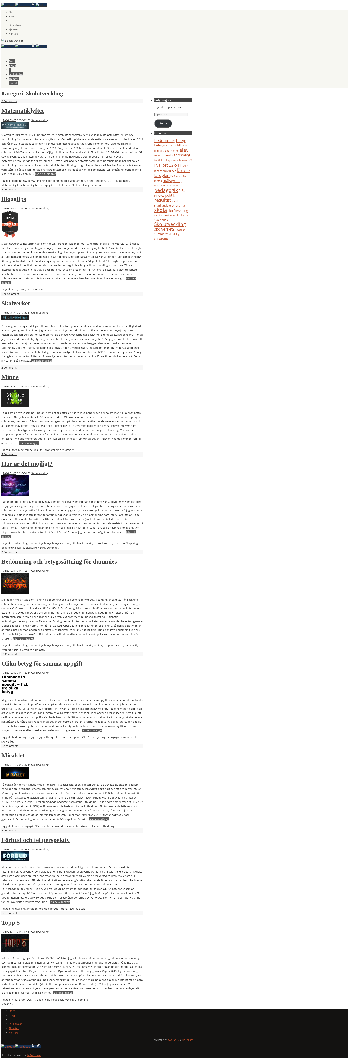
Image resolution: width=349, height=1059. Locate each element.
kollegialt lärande (74, 180)
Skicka (163, 123)
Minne (10, 377)
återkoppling (20, 543)
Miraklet (13, 755)
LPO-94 (186, 166)
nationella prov (164, 185)
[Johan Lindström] (8, 5)
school (175, 201)
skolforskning (53, 450)
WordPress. (188, 1040)
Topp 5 (10, 922)
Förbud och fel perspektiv (35, 840)
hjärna (183, 160)
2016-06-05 (9, 120)
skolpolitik (161, 220)
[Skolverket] (15, 319)
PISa (37, 826)
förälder (32, 908)
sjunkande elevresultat (65, 826)
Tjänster (14, 29)
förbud (54, 908)
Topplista (82, 999)
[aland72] (33, 5)
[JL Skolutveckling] (22, 5)
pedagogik (46, 185)
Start (12, 12)
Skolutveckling (40, 120)
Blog (14, 289)
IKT (190, 160)
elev (78, 543)
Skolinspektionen (164, 215)
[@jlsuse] (41, 5)
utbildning (108, 826)
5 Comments (9, 454)
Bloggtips (13, 199)
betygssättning (61, 543)
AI (10, 20)
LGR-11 (110, 180)
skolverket (96, 185)
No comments (9, 746)
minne (29, 450)
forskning (41, 180)
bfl (73, 543)
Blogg (12, 16)
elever (157, 155)
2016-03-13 (9, 765)
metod (158, 181)
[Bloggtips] (9, 237)
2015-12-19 (9, 932)
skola (67, 185)
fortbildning (55, 180)
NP (177, 185)
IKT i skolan (16, 25)
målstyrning (130, 543)
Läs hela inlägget (45, 174)
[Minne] (15, 406)
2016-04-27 (9, 386)
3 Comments (9, 101)
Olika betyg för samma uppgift (41, 663)
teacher (40, 289)
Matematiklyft (9, 185)
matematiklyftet (29, 185)
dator (183, 145)
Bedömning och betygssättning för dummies (59, 561)
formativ (87, 543)
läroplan (100, 180)
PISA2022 (159, 195)
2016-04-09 (9, 473)
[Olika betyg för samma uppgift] (15, 693)
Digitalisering (171, 150)
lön (171, 176)
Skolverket (15, 303)
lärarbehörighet (165, 171)
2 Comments (9, 189)
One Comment (10, 294)
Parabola (173, 1040)
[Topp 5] (15, 951)
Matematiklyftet (22, 110)
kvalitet (97, 645)
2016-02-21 (9, 849)
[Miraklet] (15, 777)
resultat (58, 185)
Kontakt (13, 33)
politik (170, 195)
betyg (30, 180)
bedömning (19, 180)
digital (16, 908)
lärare (90, 180)
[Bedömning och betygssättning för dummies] (15, 592)
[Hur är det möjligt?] (15, 495)
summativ (53, 547)
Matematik (122, 180)
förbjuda (43, 908)
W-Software (34, 1055)
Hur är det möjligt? (27, 463)
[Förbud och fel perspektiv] (15, 860)
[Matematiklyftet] (15, 128)
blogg (22, 289)
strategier (68, 450)
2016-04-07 (9, 673)
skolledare (183, 215)
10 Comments (9, 654)
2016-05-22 (9, 312)
